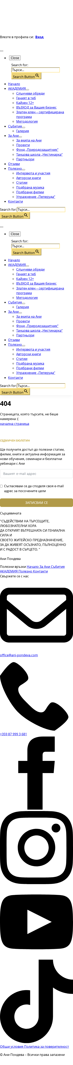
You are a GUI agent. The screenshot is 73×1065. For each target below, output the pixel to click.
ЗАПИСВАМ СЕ (36, 502)
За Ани (13, 135)
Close (15, 58)
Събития (15, 126)
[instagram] (36, 883)
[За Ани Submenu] (20, 136)
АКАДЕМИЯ (17, 88)
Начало (14, 84)
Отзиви (14, 164)
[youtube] (36, 957)
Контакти (15, 201)
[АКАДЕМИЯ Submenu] (27, 89)
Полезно (15, 168)
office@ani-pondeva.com (19, 655)
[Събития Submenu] (23, 127)
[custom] (36, 1042)
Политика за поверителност (46, 1046)
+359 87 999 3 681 (13, 734)
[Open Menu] (1, 51)
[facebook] (36, 808)
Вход (39, 37)
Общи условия (12, 1046)
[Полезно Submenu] (23, 169)
